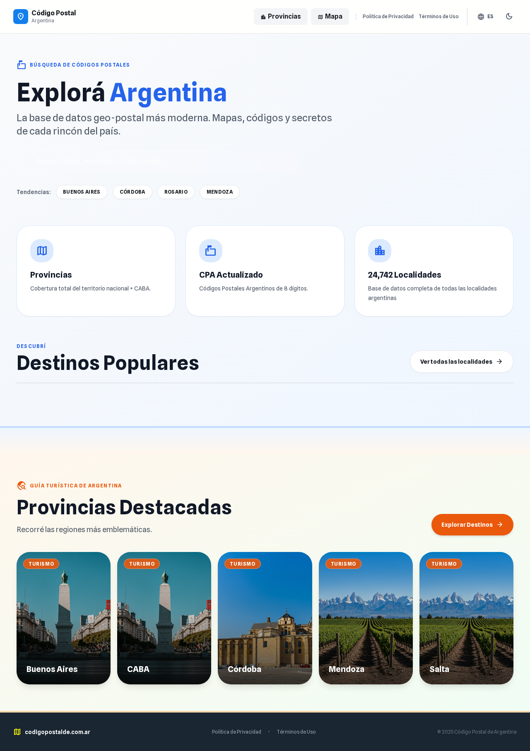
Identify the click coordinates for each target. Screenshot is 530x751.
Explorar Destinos (472, 524)
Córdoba (132, 192)
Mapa (330, 16)
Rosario (176, 192)
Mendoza (220, 192)
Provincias (280, 16)
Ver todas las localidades (461, 361)
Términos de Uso (439, 16)
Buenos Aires (82, 192)
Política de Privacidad (388, 16)
